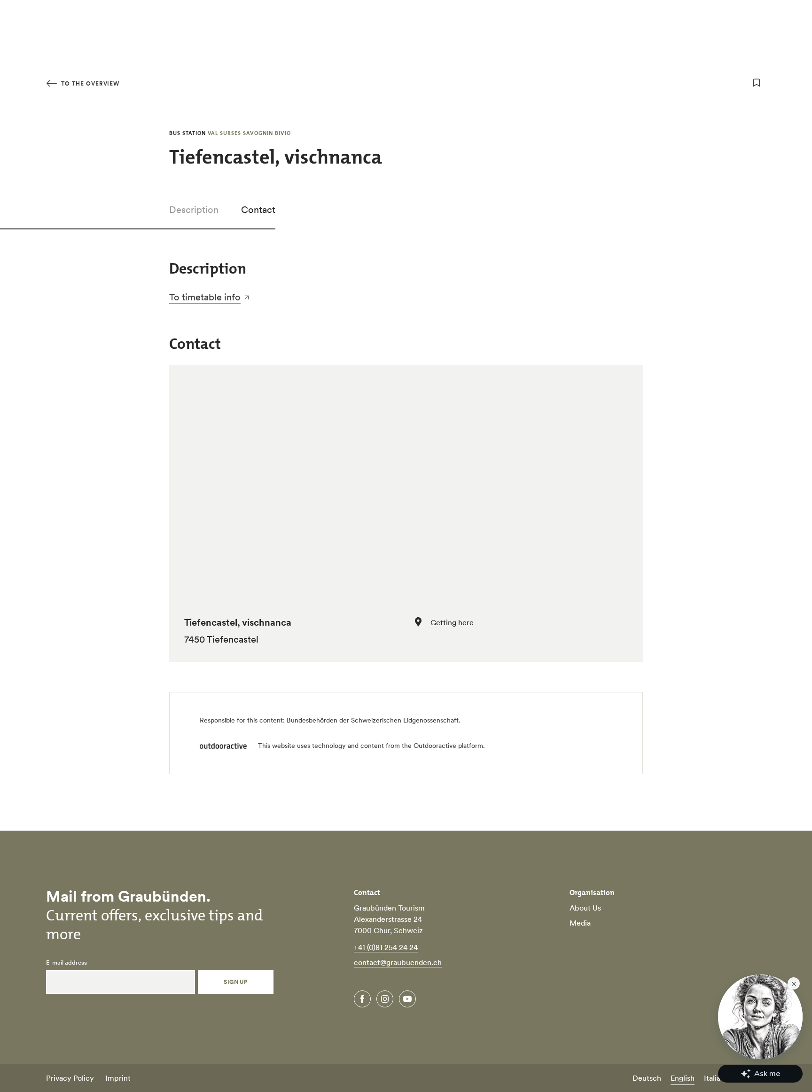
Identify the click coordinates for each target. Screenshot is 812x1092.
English (683, 1078)
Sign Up (235, 981)
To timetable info (205, 297)
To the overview (89, 83)
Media (580, 922)
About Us (585, 907)
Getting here (452, 622)
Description (194, 210)
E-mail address (66, 962)
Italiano (716, 1078)
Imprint (118, 1078)
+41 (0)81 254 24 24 (386, 947)
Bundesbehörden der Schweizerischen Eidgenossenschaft (373, 720)
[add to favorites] (756, 82)
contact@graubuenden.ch (398, 962)
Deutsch (646, 1078)
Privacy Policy (70, 1078)
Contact (258, 210)
